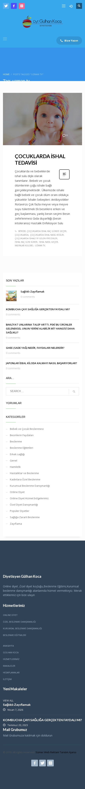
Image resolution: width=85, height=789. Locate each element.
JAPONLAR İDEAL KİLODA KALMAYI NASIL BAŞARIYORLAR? (41, 363)
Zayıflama (16, 523)
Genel (13, 460)
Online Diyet (17, 492)
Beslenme (16, 441)
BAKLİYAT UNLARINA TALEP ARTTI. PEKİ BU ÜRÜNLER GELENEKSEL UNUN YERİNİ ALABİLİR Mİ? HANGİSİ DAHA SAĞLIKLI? (40, 328)
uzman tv (40, 245)
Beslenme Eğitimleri (21, 447)
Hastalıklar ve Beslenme (24, 473)
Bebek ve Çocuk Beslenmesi (27, 429)
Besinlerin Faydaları (22, 435)
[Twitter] (6, 6)
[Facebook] (14, 6)
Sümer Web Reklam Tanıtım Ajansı (56, 752)
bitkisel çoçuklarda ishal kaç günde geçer (42, 231)
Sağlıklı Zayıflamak (32, 291)
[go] (74, 391)
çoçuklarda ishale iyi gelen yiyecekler (36, 238)
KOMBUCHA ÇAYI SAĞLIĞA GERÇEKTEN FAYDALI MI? (38, 309)
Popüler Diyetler (19, 511)
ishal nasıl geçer (48, 242)
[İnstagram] (22, 6)
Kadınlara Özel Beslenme (25, 479)
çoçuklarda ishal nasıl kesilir (47, 234)
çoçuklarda (21, 234)
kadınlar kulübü (24, 245)
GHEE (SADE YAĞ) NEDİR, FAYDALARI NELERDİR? (35, 348)
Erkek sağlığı (17, 454)
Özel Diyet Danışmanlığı (24, 504)
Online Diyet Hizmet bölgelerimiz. (29, 498)
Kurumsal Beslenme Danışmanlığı (30, 485)
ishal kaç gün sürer (26, 242)
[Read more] (64, 179)
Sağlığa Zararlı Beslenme (25, 517)
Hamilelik (15, 467)
